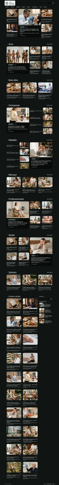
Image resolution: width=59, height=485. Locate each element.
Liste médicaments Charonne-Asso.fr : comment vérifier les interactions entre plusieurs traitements (11, 263)
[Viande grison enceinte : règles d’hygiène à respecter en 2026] (18, 115)
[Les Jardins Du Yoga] (10, 3)
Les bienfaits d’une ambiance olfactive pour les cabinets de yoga (35, 226)
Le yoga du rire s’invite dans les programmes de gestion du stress (17, 67)
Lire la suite (49, 44)
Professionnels (16, 199)
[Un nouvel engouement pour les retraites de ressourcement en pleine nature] (14, 431)
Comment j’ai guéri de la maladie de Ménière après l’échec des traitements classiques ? (41, 259)
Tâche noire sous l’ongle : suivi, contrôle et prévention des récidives (13, 159)
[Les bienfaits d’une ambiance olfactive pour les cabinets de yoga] (35, 219)
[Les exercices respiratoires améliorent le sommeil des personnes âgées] (14, 280)
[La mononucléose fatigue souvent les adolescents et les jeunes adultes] (41, 305)
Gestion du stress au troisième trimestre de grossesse (36, 111)
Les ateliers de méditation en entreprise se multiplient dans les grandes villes (35, 71)
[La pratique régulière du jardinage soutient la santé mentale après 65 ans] (29, 280)
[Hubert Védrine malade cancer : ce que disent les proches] (12, 28)
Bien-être (13, 80)
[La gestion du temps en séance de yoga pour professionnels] (47, 205)
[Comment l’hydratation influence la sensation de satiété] (14, 182)
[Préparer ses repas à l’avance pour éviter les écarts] (45, 182)
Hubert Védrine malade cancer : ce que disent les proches (12, 34)
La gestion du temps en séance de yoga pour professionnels (47, 211)
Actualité (11, 64)
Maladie (22, 27)
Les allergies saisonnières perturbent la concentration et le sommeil (41, 161)
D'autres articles (15, 296)
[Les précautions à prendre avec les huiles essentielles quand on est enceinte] (41, 321)
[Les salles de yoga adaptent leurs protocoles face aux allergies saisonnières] (47, 50)
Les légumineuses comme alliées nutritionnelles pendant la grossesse (35, 118)
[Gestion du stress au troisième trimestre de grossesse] (47, 110)
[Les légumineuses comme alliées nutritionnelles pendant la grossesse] (47, 117)
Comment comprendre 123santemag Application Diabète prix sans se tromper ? (46, 35)
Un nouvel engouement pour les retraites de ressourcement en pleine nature (14, 440)
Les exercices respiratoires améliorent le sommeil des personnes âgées (13, 288)
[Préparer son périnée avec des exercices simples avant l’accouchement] (47, 131)
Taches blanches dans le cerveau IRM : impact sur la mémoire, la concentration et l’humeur (30, 476)
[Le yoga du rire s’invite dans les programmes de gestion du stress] (18, 54)
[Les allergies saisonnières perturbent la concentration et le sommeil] (41, 149)
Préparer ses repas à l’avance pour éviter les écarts (44, 190)
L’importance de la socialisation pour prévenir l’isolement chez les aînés (44, 288)
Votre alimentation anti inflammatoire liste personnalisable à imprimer (28, 95)
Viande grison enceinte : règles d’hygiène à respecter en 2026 (16, 127)
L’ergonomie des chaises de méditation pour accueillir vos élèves (17, 222)
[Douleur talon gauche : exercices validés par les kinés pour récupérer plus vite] (24, 256)
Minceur (13, 174)
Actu (11, 44)
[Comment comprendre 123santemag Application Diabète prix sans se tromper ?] (46, 28)
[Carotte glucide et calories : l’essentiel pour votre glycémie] (30, 412)
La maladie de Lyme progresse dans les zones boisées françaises (13, 166)
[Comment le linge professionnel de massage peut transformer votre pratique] (47, 219)
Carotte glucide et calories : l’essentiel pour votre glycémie (29, 421)
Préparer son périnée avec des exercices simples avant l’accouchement (36, 132)
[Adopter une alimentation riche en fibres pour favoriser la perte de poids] (29, 182)
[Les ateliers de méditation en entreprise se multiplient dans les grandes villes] (35, 65)
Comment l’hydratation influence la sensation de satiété (13, 190)
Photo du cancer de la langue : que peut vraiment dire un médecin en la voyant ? (29, 30)
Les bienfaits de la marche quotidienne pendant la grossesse (35, 125)
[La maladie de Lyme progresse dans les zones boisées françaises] (24, 166)
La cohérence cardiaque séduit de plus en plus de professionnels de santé (35, 57)
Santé (12, 235)
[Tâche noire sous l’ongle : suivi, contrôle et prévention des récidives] (24, 159)
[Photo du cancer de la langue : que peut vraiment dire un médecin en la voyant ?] (29, 17)
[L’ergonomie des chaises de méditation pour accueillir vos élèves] (18, 209)
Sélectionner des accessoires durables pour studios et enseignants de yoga (34, 212)
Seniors (12, 272)
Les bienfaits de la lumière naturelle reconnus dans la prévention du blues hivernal (46, 71)
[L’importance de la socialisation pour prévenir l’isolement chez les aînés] (45, 280)
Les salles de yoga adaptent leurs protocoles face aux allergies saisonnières (47, 57)
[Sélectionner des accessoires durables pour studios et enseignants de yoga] (35, 205)
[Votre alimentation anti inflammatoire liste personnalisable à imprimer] (29, 87)
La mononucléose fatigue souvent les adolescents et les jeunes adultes (48, 305)
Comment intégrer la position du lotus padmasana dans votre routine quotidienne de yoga (45, 96)
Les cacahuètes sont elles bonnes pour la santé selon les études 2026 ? (46, 20)
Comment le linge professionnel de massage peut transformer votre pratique (47, 226)
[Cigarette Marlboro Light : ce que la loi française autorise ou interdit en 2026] (12, 13)
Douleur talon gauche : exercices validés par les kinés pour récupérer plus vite (24, 263)
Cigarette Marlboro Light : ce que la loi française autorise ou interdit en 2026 (12, 20)
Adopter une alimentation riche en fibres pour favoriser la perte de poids (29, 190)
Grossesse (14, 105)
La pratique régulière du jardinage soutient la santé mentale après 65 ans (29, 288)
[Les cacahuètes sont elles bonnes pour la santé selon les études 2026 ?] (46, 13)
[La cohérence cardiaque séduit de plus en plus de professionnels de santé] (35, 50)
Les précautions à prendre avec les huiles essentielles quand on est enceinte (48, 321)
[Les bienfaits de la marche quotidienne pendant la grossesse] (47, 124)
